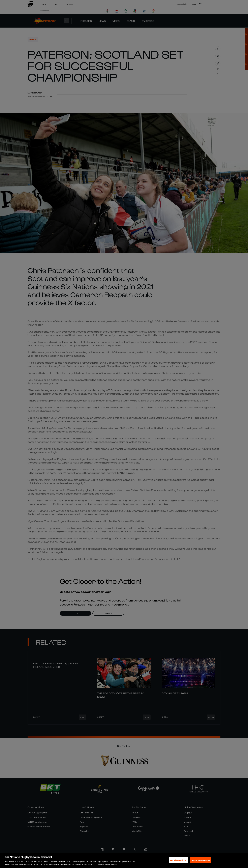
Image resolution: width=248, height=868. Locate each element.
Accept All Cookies (201, 860)
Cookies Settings (178, 860)
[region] (124, 860)
